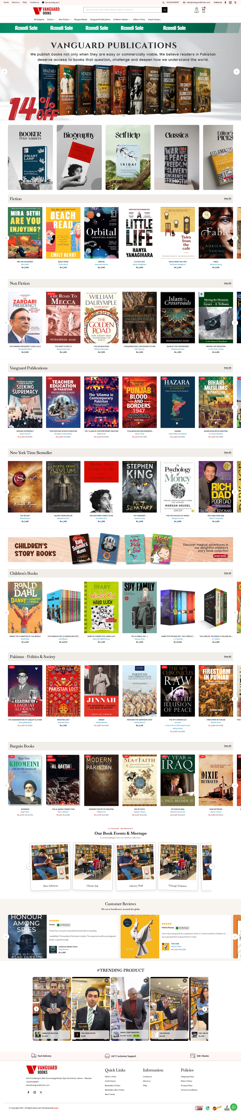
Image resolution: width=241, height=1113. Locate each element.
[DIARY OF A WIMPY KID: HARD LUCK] (101, 607)
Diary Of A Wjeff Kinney (101, 639)
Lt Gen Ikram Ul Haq (215, 349)
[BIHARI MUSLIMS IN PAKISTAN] (216, 402)
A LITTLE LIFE (139, 261)
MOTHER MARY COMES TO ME (101, 515)
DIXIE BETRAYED (215, 809)
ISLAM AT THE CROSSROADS (178, 346)
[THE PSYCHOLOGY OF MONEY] (178, 487)
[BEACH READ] (63, 233)
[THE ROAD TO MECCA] (63, 317)
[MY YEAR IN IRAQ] (178, 780)
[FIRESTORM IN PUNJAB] (216, 691)
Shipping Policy (187, 1076)
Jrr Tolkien (216, 639)
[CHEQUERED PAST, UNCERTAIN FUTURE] (139, 317)
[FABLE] (216, 233)
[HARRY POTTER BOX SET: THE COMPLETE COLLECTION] (178, 607)
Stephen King (139, 518)
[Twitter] (235, 2)
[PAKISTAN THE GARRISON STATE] (139, 691)
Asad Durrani (63, 949)
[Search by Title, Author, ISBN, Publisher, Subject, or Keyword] (164, 10)
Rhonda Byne (25, 518)
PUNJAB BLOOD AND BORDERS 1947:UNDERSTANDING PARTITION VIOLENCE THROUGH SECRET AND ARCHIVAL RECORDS (139, 431)
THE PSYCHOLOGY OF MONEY (177, 515)
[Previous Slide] (29, 866)
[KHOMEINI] (25, 780)
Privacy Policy (186, 1085)
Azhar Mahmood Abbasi (178, 434)
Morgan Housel (177, 518)
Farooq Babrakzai (25, 722)
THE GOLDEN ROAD (101, 346)
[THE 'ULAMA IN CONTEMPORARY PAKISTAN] (101, 402)
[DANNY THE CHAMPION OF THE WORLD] (25, 607)
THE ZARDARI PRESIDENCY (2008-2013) (25, 346)
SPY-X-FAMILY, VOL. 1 (139, 636)
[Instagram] (230, 2)
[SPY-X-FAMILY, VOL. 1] (139, 607)
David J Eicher (215, 812)
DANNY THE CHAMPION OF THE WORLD (25, 636)
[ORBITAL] (101, 233)
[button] (4, 72)
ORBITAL (101, 261)
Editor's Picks (110, 1076)
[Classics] (176, 157)
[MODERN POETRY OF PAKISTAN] (101, 780)
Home (6, 2)
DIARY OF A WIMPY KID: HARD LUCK (101, 636)
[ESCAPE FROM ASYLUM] (63, 487)
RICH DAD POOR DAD (216, 515)
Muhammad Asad (63, 349)
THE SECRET (25, 515)
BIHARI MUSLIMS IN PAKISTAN (216, 431)
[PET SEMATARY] (139, 487)
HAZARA (177, 431)
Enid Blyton (63, 639)
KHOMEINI (25, 809)
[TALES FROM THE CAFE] (178, 233)
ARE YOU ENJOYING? (25, 261)
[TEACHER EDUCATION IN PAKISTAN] (63, 402)
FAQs (25, 2)
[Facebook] (225, 2)
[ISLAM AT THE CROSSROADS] (178, 317)
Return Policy (186, 1081)
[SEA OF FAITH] (139, 780)
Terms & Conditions (189, 1090)
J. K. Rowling (178, 639)
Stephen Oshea (139, 812)
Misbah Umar (216, 722)
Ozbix (56, 1108)
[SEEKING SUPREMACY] (25, 402)
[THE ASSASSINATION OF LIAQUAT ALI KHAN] (25, 691)
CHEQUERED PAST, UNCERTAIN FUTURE (139, 346)
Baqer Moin (25, 812)
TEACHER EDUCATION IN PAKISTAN (63, 431)
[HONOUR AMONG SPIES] (53, 949)
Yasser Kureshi (25, 434)
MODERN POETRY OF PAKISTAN (101, 809)
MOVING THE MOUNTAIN (216, 346)
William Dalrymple (101, 349)
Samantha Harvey (101, 264)
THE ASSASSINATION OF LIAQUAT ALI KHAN (25, 719)
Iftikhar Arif (101, 812)
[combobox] (122, 10)
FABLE (215, 261)
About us (15, 2)
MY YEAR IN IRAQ (177, 809)
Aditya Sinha (178, 728)
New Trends (110, 1094)
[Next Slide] (212, 866)
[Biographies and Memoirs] (79, 157)
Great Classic (110, 1081)
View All (227, 199)
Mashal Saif (101, 434)
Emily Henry (63, 264)
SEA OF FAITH (139, 809)
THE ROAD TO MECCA (63, 346)
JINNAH (101, 719)
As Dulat (178, 722)
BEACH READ (63, 261)
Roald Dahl (25, 639)
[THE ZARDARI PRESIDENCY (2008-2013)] (25, 317)
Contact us (34, 2)
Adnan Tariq (139, 434)
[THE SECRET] (25, 487)
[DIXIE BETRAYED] (216, 780)
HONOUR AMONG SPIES (68, 946)
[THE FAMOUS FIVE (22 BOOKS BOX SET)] (63, 607)
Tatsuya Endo (139, 639)
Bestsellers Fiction (112, 1085)
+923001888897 (32, 1081)
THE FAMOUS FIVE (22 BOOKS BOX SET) (63, 636)
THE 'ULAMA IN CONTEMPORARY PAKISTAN (101, 431)
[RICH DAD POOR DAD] (216, 487)
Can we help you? (52, 2)
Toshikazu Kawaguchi (178, 264)
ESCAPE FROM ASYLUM (63, 515)
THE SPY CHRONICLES (178, 719)
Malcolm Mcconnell (177, 812)
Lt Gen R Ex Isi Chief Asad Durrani (177, 725)
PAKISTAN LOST (63, 719)
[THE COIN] (165, 946)
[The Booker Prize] (30, 157)
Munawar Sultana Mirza (63, 434)
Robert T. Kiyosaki (216, 518)
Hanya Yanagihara (139, 264)
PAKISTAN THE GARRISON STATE (139, 719)
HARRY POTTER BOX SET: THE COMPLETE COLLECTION (177, 636)
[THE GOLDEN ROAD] (101, 317)
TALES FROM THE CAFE (178, 261)
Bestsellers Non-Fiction (114, 1090)
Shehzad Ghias (63, 722)
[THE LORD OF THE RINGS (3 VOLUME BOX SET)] (216, 607)
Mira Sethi (25, 264)
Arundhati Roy (101, 518)
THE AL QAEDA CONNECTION (63, 809)
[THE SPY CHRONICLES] (178, 691)
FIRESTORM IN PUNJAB (216, 719)
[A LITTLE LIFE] (139, 233)
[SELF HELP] (128, 157)
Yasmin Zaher (176, 946)
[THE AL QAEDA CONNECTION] (63, 780)
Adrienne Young (216, 264)
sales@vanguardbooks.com (37, 1085)
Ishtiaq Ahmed (101, 722)
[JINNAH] (101, 691)
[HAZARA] (178, 402)
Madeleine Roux (63, 518)
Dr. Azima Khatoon (216, 434)
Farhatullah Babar (25, 349)
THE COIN (175, 943)
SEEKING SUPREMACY (25, 431)
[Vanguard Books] (46, 11)
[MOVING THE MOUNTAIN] (216, 317)
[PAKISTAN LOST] (63, 691)
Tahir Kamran (139, 349)
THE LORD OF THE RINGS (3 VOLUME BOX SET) (216, 636)
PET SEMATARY (139, 515)
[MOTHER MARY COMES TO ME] (101, 487)
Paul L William (63, 812)
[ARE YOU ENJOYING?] (25, 233)
